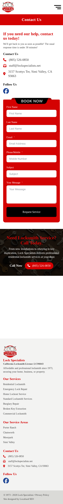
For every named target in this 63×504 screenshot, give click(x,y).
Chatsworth (8, 432)
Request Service (31, 211)
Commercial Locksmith (14, 413)
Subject (10, 167)
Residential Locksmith (14, 384)
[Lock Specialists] (8, 7)
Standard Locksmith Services (17, 398)
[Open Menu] (57, 7)
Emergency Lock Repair (15, 389)
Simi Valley (9, 442)
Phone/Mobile (13, 152)
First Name (12, 107)
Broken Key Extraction (14, 408)
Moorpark (8, 437)
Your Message (13, 182)
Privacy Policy (42, 495)
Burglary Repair (11, 403)
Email (9, 137)
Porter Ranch (9, 427)
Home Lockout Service (14, 394)
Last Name (11, 122)
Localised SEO (27, 499)
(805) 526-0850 (41, 265)
